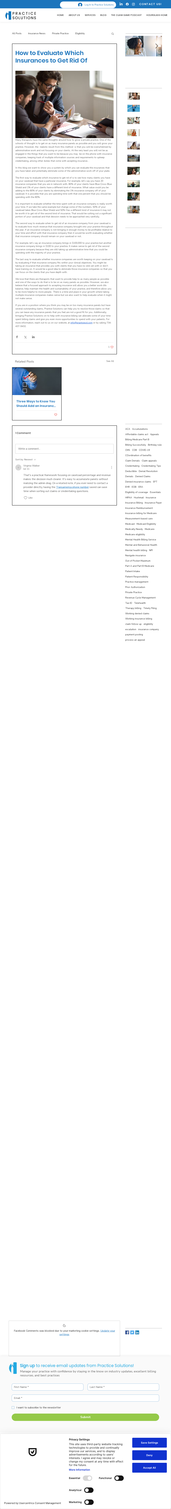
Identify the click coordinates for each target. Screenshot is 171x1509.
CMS (127, 450)
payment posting (134, 634)
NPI (151, 550)
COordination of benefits (138, 455)
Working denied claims (137, 613)
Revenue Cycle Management (140, 597)
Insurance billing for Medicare (141, 513)
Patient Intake (132, 571)
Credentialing (132, 465)
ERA (140, 486)
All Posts (17, 33)
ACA (127, 429)
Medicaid (130, 524)
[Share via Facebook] (17, 337)
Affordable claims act (136, 434)
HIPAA (128, 497)
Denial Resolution (148, 471)
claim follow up (133, 624)
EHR (127, 486)
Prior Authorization (135, 587)
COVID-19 (144, 450)
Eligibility (80, 33)
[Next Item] (156, 46)
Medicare (149, 529)
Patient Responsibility (136, 576)
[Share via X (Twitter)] (25, 337)
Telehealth (140, 603)
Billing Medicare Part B (137, 439)
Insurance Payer (153, 502)
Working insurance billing (138, 618)
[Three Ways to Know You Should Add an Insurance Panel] (36, 381)
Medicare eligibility (135, 534)
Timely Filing (150, 608)
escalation (130, 629)
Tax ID (128, 603)
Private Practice (60, 33)
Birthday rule (155, 444)
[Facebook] (127, 4)
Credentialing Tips (151, 465)
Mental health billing (136, 550)
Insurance (151, 497)
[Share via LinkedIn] (33, 337)
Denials (129, 476)
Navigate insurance (135, 555)
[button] (112, 33)
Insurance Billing (134, 502)
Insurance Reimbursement (139, 508)
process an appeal (135, 639)
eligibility (148, 624)
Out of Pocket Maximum (137, 560)
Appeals (154, 434)
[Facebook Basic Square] (127, 1332)
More (94, 33)
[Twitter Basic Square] (132, 1332)
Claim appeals (149, 460)
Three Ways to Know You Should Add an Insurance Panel (36, 403)
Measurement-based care (139, 518)
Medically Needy (134, 529)
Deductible (131, 471)
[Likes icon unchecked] (25, 498)
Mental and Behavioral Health (141, 545)
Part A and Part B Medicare (139, 566)
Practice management (136, 581)
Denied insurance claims (138, 481)
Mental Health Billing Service (140, 539)
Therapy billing (133, 608)
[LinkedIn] (121, 4)
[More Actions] (112, 467)
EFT (155, 481)
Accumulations (140, 429)
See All (110, 361)
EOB (134, 486)
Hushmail (139, 497)
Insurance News (36, 33)
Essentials (155, 492)
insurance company (148, 629)
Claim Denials (132, 460)
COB (134, 450)
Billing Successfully (135, 444)
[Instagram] (133, 4)
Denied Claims (142, 476)
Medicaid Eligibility (146, 524)
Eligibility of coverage (136, 492)
